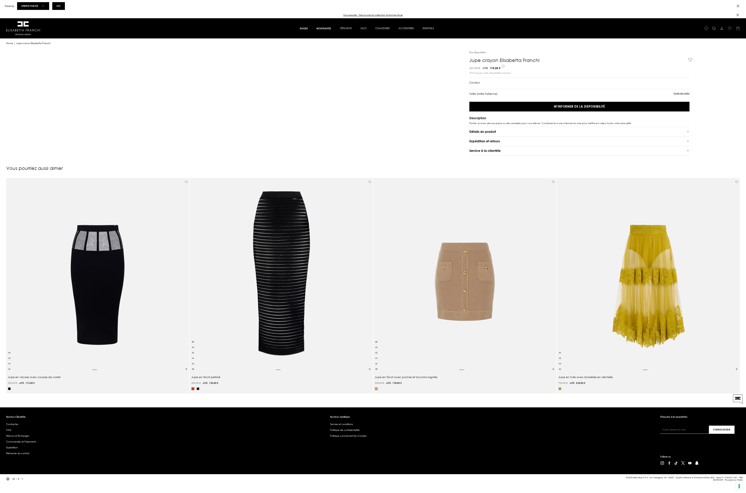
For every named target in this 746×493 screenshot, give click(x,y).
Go (59, 5)
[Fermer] (738, 15)
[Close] (738, 6)
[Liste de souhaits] (730, 28)
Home (9, 43)
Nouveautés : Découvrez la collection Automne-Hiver (373, 15)
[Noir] (9, 388)
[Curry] (559, 388)
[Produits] (738, 28)
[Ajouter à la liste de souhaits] (689, 59)
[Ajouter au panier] (186, 369)
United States (29, 5)
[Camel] (376, 388)
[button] (373, 15)
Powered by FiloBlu (734, 479)
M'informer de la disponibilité (579, 106)
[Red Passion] (192, 388)
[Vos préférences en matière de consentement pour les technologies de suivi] (739, 486)
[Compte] (721, 28)
